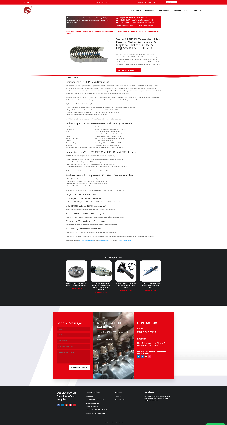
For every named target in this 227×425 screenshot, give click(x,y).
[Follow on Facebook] (24, 2)
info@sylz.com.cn (103, 240)
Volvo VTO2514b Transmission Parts (96, 400)
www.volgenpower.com (86, 240)
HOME (131, 10)
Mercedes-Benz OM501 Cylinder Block (96, 410)
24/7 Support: (146, 2)
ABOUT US (198, 10)
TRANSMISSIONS (163, 10)
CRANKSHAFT (149, 10)
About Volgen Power (120, 400)
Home (68, 31)
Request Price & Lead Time (128, 70)
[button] (108, 40)
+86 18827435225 (125, 240)
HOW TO (187, 10)
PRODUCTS (177, 10)
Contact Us (118, 396)
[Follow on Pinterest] (74, 405)
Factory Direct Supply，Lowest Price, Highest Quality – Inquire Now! (135, 25)
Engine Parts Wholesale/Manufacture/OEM (133, 17)
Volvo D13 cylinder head (92, 403)
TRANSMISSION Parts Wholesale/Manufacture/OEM (137, 22)
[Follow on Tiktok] (149, 356)
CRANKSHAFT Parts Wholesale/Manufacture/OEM (136, 20)
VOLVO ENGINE (76, 31)
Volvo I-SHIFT (90, 396)
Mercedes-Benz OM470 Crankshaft (95, 413)
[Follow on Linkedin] (138, 356)
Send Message (79, 368)
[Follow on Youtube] (28, 2)
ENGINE (138, 10)
